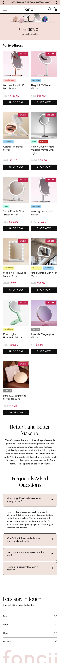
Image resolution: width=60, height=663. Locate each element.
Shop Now (16, 102)
